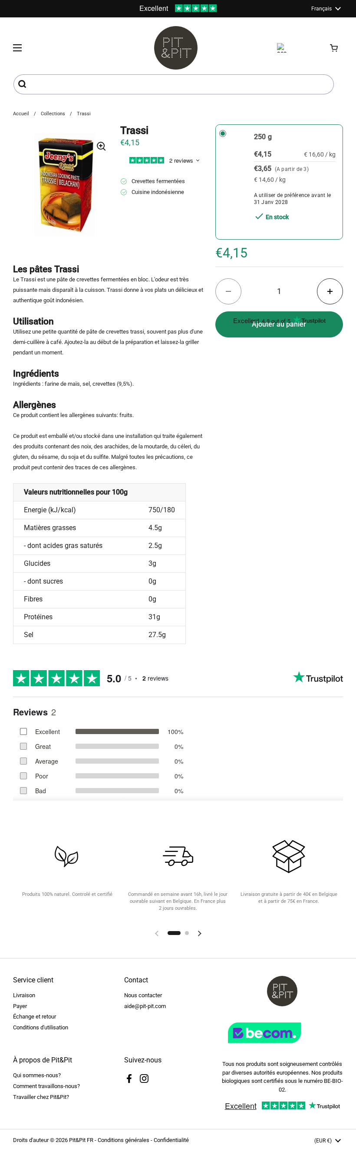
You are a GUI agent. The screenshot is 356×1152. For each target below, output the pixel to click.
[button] (334, 48)
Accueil (21, 114)
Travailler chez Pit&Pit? (41, 1097)
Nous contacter (143, 995)
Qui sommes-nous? (37, 1075)
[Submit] (23, 84)
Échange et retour (34, 1016)
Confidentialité (171, 1140)
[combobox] (173, 84)
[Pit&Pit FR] (176, 48)
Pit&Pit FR (81, 1140)
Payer (20, 1006)
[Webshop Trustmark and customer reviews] (282, 1046)
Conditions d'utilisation (40, 1027)
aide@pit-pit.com (145, 1006)
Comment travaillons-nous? (46, 1086)
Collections (53, 114)
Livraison (24, 995)
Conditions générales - (126, 1140)
